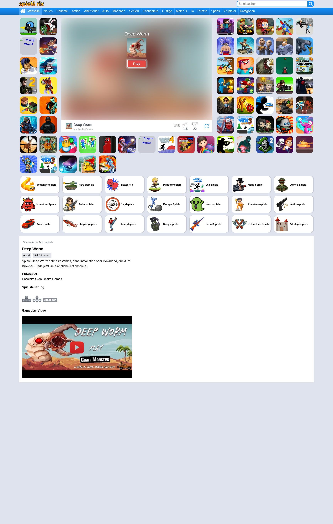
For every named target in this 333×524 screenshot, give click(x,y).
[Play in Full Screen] (205, 126)
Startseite (33, 11)
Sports (215, 11)
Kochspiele (150, 11)
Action (76, 11)
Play (136, 64)
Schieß (134, 11)
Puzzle (202, 11)
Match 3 (181, 11)
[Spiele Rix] (31, 4)
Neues (48, 11)
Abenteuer (91, 11)
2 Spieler (230, 11)
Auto (105, 11)
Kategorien (247, 11)
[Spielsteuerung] (177, 126)
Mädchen (119, 11)
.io (192, 11)
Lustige (167, 11)
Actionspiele (46, 242)
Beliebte (62, 11)
